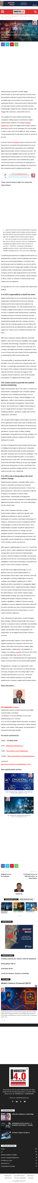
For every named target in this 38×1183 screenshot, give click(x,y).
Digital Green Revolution (6, 875)
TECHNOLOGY (7, 1175)
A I (14, 909)
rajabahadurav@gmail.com (14, 746)
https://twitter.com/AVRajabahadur (17, 751)
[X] (7, 44)
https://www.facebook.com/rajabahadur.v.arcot (16, 764)
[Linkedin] (17, 1101)
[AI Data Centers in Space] (6, 1135)
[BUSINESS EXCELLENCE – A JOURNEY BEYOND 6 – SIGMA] (6, 1126)
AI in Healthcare (30, 911)
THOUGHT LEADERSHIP (20, 1178)
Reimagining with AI (8, 963)
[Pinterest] (12, 44)
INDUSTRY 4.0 (5, 1163)
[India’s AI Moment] (19, 906)
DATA (2, 909)
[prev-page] (18, 916)
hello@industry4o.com (22, 1097)
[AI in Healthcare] (31, 906)
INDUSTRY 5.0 (8, 1178)
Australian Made (7, 968)
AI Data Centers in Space (21, 1132)
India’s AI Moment (18, 911)
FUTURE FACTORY (6, 1160)
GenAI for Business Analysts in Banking (15, 973)
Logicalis (18, 652)
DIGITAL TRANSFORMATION (12, 16)
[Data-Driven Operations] (6, 906)
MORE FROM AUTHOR (26, 899)
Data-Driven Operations (4, 912)
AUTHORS (30, 1178)
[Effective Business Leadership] (6, 1116)
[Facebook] (3, 44)
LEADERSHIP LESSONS (8, 1166)
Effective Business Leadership (23, 1114)
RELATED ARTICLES (11, 899)
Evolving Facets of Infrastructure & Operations (30, 876)
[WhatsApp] (16, 44)
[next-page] (20, 916)
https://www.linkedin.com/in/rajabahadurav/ (21, 756)
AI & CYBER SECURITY (19, 1175)
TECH (2, 1149)
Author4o (19, 894)
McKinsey (16, 142)
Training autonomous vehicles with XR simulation (18, 959)
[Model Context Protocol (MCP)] (19, 997)
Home (2, 16)
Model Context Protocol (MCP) (16, 983)
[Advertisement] (19, 69)
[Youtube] (25, 1101)
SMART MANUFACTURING (9, 1155)
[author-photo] (19, 887)
